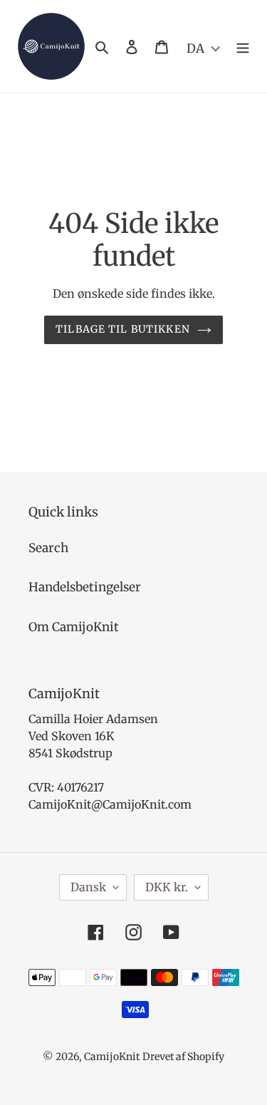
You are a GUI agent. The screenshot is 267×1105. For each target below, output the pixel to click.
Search (48, 548)
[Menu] (243, 46)
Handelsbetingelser (84, 587)
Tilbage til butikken (123, 329)
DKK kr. (166, 887)
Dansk (88, 887)
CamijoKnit (112, 1056)
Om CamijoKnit (73, 627)
